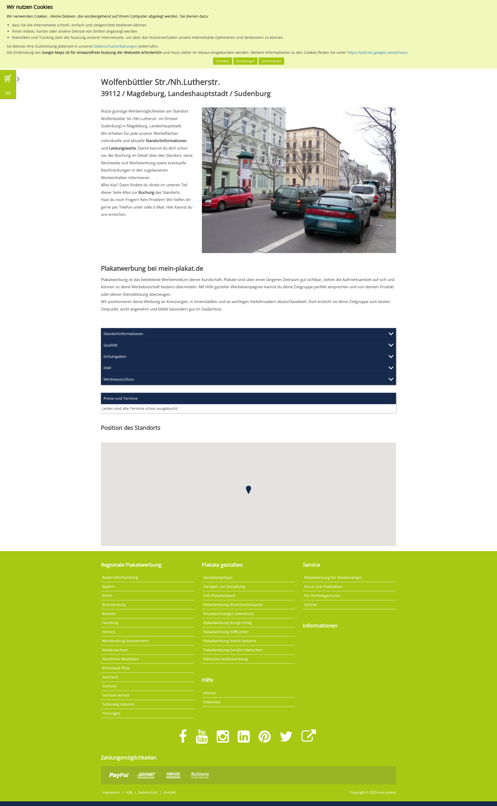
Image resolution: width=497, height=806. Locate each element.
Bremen (109, 613)
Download (212, 701)
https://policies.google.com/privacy (377, 52)
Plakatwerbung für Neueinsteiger (333, 577)
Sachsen (109, 686)
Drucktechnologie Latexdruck (228, 613)
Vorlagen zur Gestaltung (224, 586)
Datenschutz (148, 792)
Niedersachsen (115, 649)
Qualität (111, 345)
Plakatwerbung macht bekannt (229, 640)
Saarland (110, 677)
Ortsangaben (115, 356)
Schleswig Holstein (118, 704)
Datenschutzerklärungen (115, 46)
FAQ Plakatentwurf (219, 595)
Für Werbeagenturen (322, 595)
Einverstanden (271, 61)
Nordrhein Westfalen (120, 658)
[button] (248, 490)
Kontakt (170, 792)
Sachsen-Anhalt (115, 695)
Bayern (108, 586)
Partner (310, 604)
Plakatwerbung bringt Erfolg (227, 622)
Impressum (111, 792)
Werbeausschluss (119, 379)
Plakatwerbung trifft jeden (225, 631)
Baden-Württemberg (120, 577)
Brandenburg (114, 604)
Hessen (108, 631)
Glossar (209, 692)
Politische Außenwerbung (225, 658)
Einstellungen (245, 61)
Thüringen (111, 713)
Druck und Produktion (323, 586)
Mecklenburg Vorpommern (125, 640)
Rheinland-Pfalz (116, 667)
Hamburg (110, 622)
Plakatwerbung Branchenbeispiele (233, 604)
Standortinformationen (123, 333)
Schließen (222, 61)
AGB (129, 792)
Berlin (107, 595)
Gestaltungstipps (218, 577)
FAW (107, 367)
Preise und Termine (121, 398)
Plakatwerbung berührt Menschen (233, 649)
